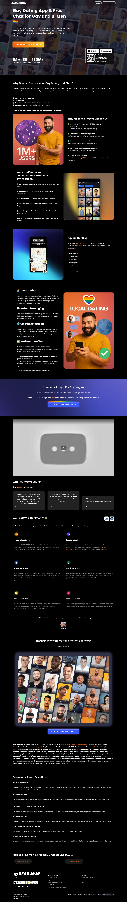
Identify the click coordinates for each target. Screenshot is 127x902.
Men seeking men (23, 861)
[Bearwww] (18, 3)
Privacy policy (72, 894)
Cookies (79, 894)
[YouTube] (23, 886)
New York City (72, 745)
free (53, 398)
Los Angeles (82, 745)
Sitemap (99, 894)
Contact (38, 3)
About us (56, 3)
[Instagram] (15, 886)
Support (66, 3)
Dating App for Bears (53, 875)
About (83, 880)
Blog (47, 3)
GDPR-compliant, (88, 158)
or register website (100, 61)
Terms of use (92, 894)
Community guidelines (88, 878)
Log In (98, 3)
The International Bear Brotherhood (57, 887)
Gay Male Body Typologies (55, 882)
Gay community (81, 243)
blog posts (77, 271)
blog (83, 882)
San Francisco (99, 747)
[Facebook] (19, 886)
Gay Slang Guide (52, 878)
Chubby (38, 547)
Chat (29, 191)
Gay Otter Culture (52, 885)
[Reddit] (27, 886)
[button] (63, 447)
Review (20, 487)
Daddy (32, 547)
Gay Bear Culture (52, 880)
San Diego (36, 747)
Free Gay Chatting (74, 861)
